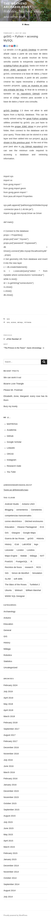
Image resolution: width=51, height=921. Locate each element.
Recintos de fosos (13, 567)
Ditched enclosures (34, 521)
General (7, 630)
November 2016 (11, 753)
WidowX (19, 590)
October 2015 (10, 803)
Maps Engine (11, 556)
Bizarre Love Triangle (14, 383)
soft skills (18, 579)
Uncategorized (10, 667)
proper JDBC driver (24, 126)
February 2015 (10, 853)
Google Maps (29, 533)
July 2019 (8, 691)
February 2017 (10, 741)
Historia (40, 538)
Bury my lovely (10, 406)
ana (24, 33)
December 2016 (11, 747)
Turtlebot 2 (35, 584)
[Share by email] (17, 46)
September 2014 (11, 884)
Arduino (7, 618)
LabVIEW (26, 544)
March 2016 (9, 772)
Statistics (8, 661)
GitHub (10, 436)
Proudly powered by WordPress (15, 915)
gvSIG (13, 322)
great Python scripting (36, 118)
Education (9, 527)
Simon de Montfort (20, 573)
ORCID (10, 454)
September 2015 (11, 809)
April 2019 (8, 698)
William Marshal (33, 590)
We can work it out (12, 377)
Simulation (37, 573)
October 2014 (10, 878)
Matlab (23, 556)
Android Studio (12, 504)
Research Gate (14, 466)
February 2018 (10, 722)
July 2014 (8, 897)
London (20, 550)
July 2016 (8, 760)
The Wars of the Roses (16, 584)
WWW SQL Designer (15, 596)
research (29, 567)
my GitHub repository (31, 146)
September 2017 (11, 729)
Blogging (9, 510)
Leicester (9, 550)
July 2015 (8, 822)
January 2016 (10, 785)
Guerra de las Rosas (14, 538)
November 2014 (11, 872)
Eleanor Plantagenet (27, 527)
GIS (8, 319)
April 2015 (8, 841)
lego (36, 544)
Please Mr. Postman (13, 390)
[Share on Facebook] (4, 46)
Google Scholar (14, 442)
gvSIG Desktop (28, 50)
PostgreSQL (22, 561)
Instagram (11, 460)
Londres (31, 550)
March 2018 (9, 716)
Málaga (33, 556)
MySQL (20, 322)
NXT (42, 556)
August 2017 (10, 735)
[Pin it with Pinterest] (12, 46)
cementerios (22, 510)
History (8, 544)
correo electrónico (13, 521)
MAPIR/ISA (12, 424)
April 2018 (8, 710)
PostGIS (9, 561)
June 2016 (9, 766)
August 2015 (10, 816)
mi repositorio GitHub (28, 94)
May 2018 (8, 704)
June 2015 (9, 828)
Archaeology (9, 611)
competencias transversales (18, 515)
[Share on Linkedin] (14, 46)
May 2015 (8, 834)
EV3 (42, 527)
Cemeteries (36, 510)
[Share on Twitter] (7, 46)
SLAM (8, 579)
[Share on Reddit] (9, 46)
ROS (38, 567)
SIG (7, 573)
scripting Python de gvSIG (16, 66)
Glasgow (16, 533)
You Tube (11, 472)
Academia (11, 430)
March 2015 (9, 847)
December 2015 (11, 791)
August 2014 (10, 890)
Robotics (8, 655)
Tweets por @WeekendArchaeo (16, 490)
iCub (17, 544)
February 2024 (10, 685)
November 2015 (11, 797)
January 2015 (10, 859)
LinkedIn (11, 448)
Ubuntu (8, 590)
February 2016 (10, 778)
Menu (26, 24)
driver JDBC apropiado (15, 70)
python (28, 322)
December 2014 (11, 865)
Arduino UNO (28, 504)
